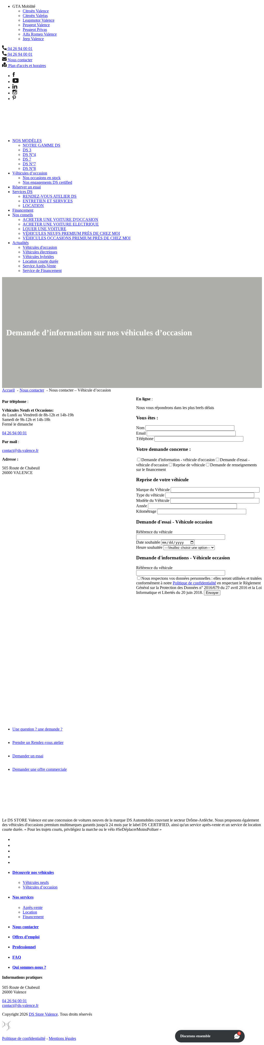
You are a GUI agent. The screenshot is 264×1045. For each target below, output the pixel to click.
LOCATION (33, 205)
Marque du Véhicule (153, 489)
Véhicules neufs (36, 882)
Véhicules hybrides (38, 256)
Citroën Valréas (35, 15)
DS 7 (27, 159)
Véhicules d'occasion (40, 247)
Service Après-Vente (39, 266)
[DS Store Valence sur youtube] (15, 81)
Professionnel (24, 947)
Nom (140, 428)
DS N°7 (29, 164)
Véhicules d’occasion (29, 173)
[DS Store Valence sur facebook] (13, 75)
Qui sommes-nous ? (29, 967)
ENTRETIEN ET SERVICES (48, 201)
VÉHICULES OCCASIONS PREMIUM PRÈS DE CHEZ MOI (76, 238)
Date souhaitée (148, 542)
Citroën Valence (36, 11)
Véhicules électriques (40, 252)
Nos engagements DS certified (47, 182)
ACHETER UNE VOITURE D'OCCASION (60, 219)
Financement (22, 210)
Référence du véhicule (154, 532)
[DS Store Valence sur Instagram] (14, 93)
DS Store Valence (43, 1014)
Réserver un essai (26, 187)
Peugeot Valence (36, 25)
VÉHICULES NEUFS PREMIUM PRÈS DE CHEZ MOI (71, 233)
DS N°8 (29, 168)
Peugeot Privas (35, 29)
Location (30, 912)
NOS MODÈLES (27, 140)
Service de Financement (42, 270)
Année (141, 506)
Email (141, 433)
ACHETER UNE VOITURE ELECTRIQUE (61, 224)
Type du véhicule (150, 495)
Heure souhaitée (149, 547)
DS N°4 (29, 154)
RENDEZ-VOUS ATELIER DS (50, 196)
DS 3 (27, 150)
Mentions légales (62, 1038)
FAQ (16, 957)
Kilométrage (146, 511)
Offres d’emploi (25, 937)
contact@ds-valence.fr (20, 450)
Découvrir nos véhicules (33, 872)
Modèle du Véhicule (152, 500)
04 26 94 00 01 (14, 433)
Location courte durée (40, 261)
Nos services (23, 897)
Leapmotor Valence (38, 20)
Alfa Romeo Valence (40, 34)
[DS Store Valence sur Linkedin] (14, 87)
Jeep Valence (33, 39)
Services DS (22, 191)
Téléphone (144, 438)
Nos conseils (22, 215)
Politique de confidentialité (194, 583)
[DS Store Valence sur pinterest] (14, 98)
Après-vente (33, 907)
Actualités (20, 242)
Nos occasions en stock (42, 178)
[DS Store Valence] (19, 132)
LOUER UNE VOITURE (44, 229)
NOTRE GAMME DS (41, 145)
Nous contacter (25, 927)
